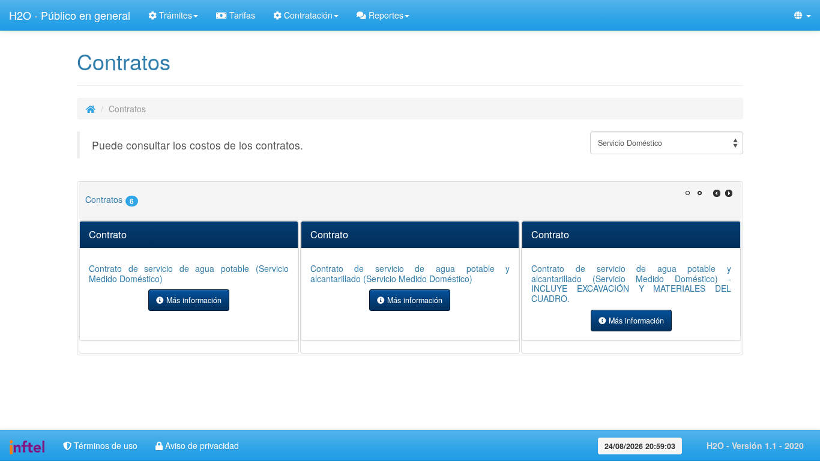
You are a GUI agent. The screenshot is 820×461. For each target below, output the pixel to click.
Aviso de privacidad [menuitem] (201, 445)
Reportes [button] (384, 15)
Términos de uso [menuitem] (104, 445)
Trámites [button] (174, 15)
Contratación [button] (307, 15)
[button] (802, 15)
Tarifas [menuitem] (241, 15)
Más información (193, 300)
